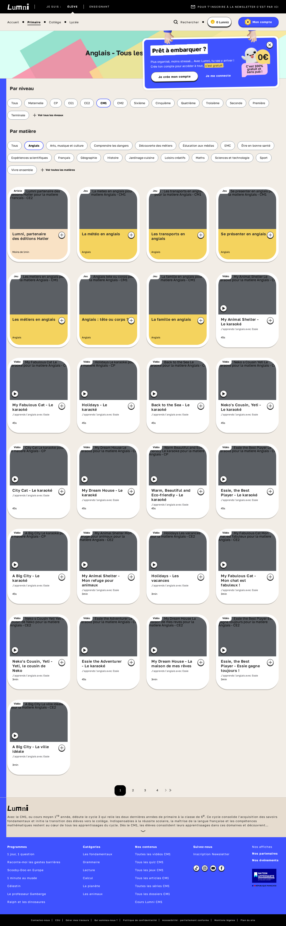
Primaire (34, 22)
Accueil (13, 22)
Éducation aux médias (198, 145)
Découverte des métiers (155, 145)
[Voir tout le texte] (143, 831)
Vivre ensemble (22, 170)
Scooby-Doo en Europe (25, 870)
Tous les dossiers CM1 (152, 894)
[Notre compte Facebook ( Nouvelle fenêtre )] (221, 868)
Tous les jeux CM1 (149, 870)
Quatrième (188, 103)
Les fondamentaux (97, 854)
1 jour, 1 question (21, 854)
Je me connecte (218, 76)
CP (56, 103)
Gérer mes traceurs (77, 920)
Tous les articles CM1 (152, 878)
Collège (55, 22)
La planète (91, 886)
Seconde (236, 103)
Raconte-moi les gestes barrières (33, 862)
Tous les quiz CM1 (149, 862)
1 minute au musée (22, 878)
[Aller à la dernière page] (170, 790)
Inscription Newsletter (211, 854)
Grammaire (91, 862)
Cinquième (163, 103)
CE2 (87, 103)
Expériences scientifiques (29, 157)
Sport (264, 157)
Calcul (88, 878)
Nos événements (265, 860)
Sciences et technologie (232, 157)
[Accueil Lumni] (18, 7)
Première (259, 103)
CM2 (120, 103)
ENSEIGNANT (99, 6)
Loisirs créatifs (175, 157)
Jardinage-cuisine (141, 157)
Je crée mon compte (174, 77)
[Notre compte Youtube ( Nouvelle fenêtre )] (213, 868)
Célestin (14, 886)
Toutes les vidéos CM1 (153, 854)
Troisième (212, 103)
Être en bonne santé (255, 145)
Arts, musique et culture (67, 145)
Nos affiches (262, 846)
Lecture (89, 870)
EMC (227, 145)
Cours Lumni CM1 (148, 902)
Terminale (18, 115)
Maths (200, 157)
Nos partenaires (265, 853)
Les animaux (93, 894)
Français (64, 157)
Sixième (139, 103)
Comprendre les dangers (111, 145)
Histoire (113, 157)
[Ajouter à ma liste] (61, 235)
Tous (14, 103)
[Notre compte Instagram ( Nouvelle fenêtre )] (205, 868)
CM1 (103, 103)
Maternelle (35, 103)
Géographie (89, 157)
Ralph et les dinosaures (26, 902)
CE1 (71, 103)
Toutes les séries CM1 (152, 886)
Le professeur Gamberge (26, 894)
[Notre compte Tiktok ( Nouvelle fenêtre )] (196, 868)
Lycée (74, 22)
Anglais (33, 145)
